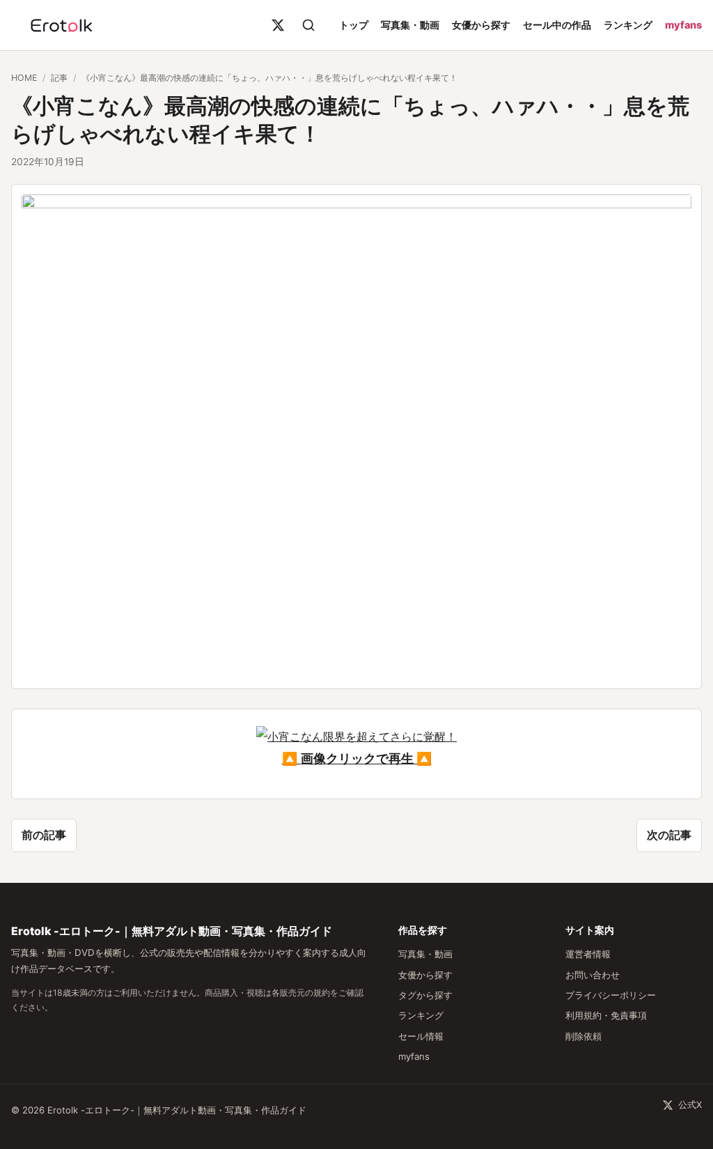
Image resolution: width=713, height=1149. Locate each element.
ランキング (628, 25)
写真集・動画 (410, 25)
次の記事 (669, 835)
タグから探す (425, 995)
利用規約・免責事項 (606, 1015)
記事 (59, 77)
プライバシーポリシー (610, 995)
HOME (24, 77)
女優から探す (481, 25)
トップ (353, 25)
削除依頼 (583, 1036)
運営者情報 (588, 953)
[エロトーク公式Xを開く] (278, 25)
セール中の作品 (557, 25)
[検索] (308, 25)
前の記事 (44, 835)
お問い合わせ (592, 974)
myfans (683, 25)
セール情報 (421, 1036)
